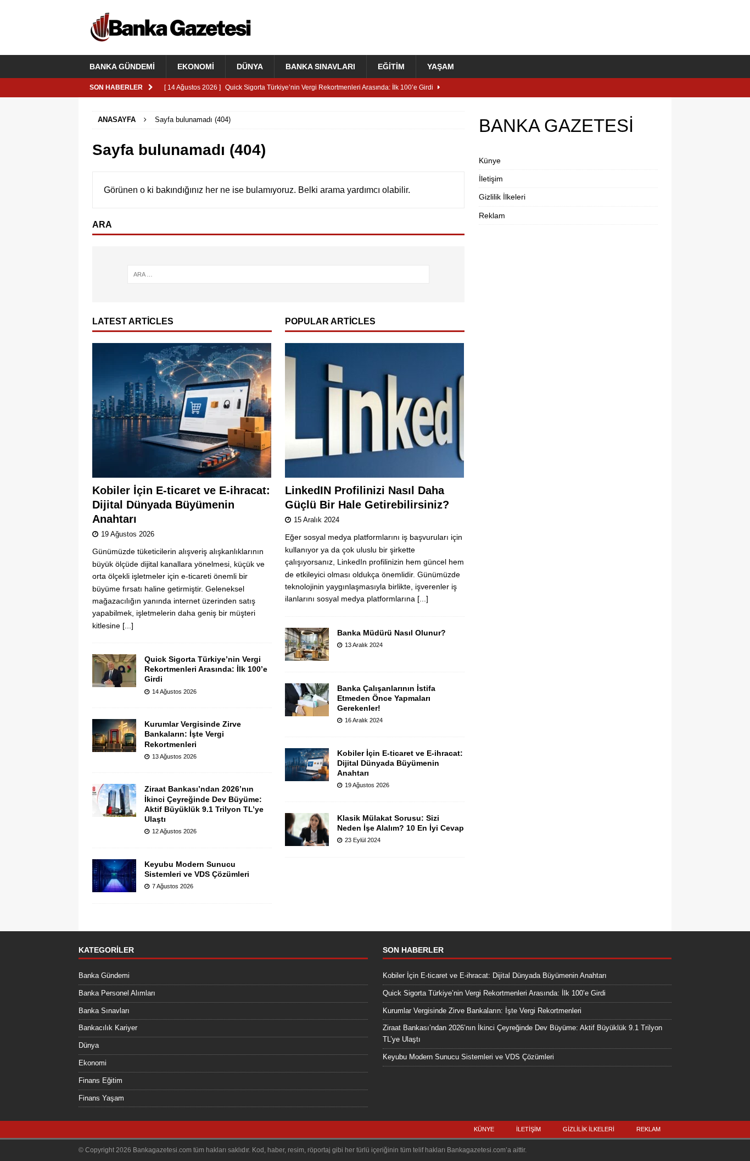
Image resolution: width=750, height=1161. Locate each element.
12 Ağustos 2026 (174, 831)
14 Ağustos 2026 (174, 691)
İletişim (491, 178)
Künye (490, 160)
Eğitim (391, 66)
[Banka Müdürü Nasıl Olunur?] (307, 644)
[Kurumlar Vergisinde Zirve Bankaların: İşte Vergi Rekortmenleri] (114, 735)
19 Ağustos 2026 (127, 534)
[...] (127, 625)
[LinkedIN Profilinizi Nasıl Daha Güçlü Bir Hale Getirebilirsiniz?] (374, 410)
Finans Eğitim (100, 1080)
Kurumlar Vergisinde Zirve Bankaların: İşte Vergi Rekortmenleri (192, 734)
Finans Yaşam (101, 1098)
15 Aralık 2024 (316, 520)
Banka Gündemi (122, 66)
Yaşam (440, 66)
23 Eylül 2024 (362, 840)
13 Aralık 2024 (364, 645)
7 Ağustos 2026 (172, 886)
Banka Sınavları (320, 66)
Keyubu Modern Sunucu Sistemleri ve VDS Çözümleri (468, 1057)
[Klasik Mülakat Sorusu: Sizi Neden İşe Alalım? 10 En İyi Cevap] (307, 829)
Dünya (250, 66)
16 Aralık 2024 (364, 720)
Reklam (492, 215)
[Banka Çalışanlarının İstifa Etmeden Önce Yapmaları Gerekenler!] (307, 699)
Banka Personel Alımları (117, 993)
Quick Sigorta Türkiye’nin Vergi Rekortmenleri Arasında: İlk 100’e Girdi (205, 669)
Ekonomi (195, 66)
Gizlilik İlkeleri (502, 196)
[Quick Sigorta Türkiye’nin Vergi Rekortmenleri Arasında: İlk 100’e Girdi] (114, 670)
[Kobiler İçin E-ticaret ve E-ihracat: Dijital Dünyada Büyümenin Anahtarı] (182, 410)
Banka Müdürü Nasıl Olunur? (391, 632)
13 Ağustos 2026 (174, 756)
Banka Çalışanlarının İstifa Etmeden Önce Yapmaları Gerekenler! (386, 698)
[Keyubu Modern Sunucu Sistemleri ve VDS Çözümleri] (114, 875)
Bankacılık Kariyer (108, 1028)
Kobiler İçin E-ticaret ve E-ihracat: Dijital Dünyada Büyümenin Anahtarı (181, 504)
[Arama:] (278, 274)
